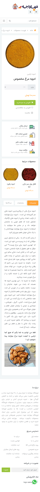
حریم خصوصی (33, 449)
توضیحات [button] (32, 203)
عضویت (5, 470)
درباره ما (16, 436)
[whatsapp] (34, 482)
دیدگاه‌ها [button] (9, 203)
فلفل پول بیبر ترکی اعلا (29, 185)
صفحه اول (34, 436)
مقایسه (28, 112)
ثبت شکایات (15, 445)
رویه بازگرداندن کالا (32, 445)
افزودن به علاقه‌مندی (23, 107)
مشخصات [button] (20, 203)
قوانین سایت (15, 441)
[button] (36, 11)
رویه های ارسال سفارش (11, 449)
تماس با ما (34, 441)
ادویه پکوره (11, 184)
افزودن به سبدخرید (24, 102)
